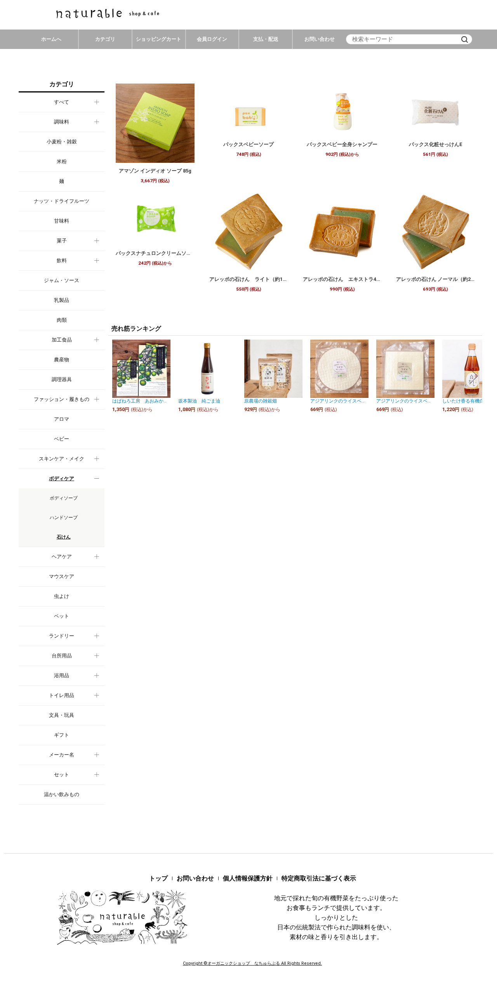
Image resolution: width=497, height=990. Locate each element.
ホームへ (51, 39)
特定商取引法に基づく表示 (319, 878)
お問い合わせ (319, 39)
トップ (158, 878)
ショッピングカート (158, 39)
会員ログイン (212, 39)
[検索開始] (464, 39)
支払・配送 (265, 39)
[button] (116, 376)
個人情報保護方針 (248, 878)
